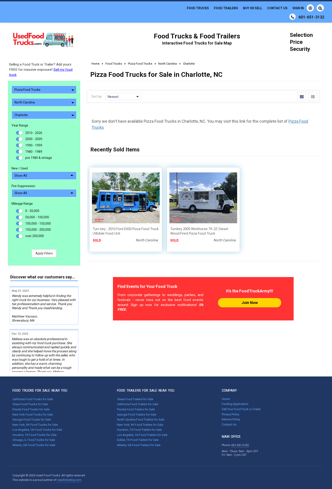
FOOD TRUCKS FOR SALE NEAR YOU (39, 390)
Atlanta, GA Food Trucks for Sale (33, 445)
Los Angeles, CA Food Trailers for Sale (142, 435)
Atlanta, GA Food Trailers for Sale (138, 445)
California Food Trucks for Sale (32, 399)
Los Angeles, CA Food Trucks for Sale (37, 429)
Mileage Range (22, 203)
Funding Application (235, 404)
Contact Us (277, 8)
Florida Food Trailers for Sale (136, 409)
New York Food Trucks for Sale (32, 414)
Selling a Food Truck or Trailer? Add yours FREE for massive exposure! (40, 69)
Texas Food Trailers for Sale (135, 399)
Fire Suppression (23, 186)
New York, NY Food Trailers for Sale (140, 424)
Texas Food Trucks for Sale (30, 404)
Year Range (20, 125)
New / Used (20, 168)
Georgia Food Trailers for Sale (136, 414)
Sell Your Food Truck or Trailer (241, 409)
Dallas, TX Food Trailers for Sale (138, 440)
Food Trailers (226, 8)
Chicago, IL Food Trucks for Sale (33, 440)
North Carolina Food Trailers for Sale (140, 419)
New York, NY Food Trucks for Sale (35, 424)
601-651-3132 (240, 445)
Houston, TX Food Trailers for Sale (139, 429)
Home (226, 399)
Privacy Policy (230, 414)
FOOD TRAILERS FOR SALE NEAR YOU (145, 390)
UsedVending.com (69, 480)
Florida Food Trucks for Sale (30, 409)
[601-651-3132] (292, 17)
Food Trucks (198, 8)
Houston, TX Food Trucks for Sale (34, 435)
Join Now (249, 302)
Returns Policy (231, 419)
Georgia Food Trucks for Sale (31, 419)
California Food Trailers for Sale (137, 404)
